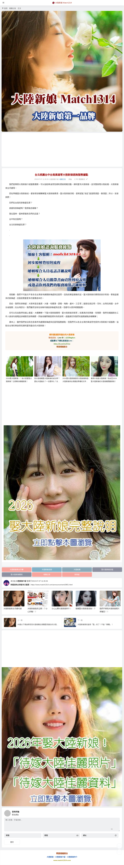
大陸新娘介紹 (21, 581)
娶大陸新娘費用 (17, 574)
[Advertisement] (62, 150)
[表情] (116, 829)
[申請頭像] (117, 812)
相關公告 (12, 8)
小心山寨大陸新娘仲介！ (38, 609)
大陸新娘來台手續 (16, 569)
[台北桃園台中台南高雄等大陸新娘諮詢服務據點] (62, 265)
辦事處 (77, 574)
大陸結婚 (77, 569)
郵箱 (46, 835)
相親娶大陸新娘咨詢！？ (62, 609)
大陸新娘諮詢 (47, 569)
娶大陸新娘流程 (107, 569)
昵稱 (7, 835)
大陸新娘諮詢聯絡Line (108, 609)
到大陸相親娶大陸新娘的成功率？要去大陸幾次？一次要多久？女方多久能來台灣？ (47, 381)
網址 (84, 835)
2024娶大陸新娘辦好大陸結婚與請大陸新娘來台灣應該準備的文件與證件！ (75, 381)
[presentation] (107, 595)
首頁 (6, 8)
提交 (12, 842)
